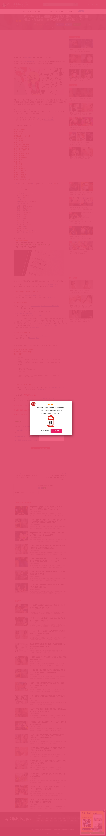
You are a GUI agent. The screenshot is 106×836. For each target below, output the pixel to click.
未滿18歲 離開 (45, 430)
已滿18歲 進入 (57, 430)
